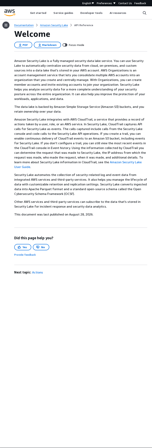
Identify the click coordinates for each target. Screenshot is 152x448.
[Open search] (144, 13)
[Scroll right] (129, 13)
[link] (83, 25)
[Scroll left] (27, 13)
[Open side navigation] (6, 25)
